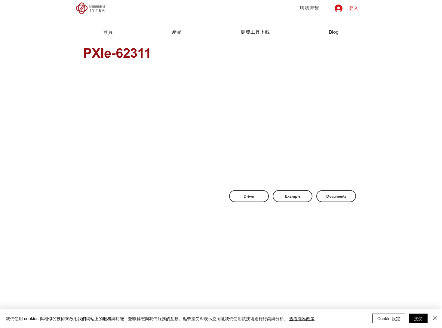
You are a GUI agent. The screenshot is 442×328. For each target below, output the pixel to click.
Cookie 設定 (388, 318)
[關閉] (434, 318)
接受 (418, 318)
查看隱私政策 (302, 318)
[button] (249, 196)
